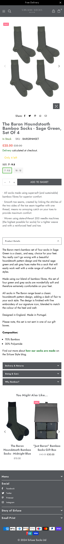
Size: (8, 164)
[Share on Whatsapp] (40, 116)
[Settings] (53, 11)
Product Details (12, 241)
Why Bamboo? (12, 381)
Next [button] (59, 66)
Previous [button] (4, 66)
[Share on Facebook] (24, 116)
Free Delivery (32, 2)
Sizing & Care (12, 373)
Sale (6, 24)
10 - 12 (18, 170)
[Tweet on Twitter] (30, 116)
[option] (32, 61)
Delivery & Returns (14, 365)
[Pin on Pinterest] (35, 116)
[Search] (9, 11)
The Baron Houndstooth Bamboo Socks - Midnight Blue (17, 450)
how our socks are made (40, 351)
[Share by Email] (46, 116)
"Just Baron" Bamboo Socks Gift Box (46, 448)
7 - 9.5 (7, 170)
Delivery (6, 150)
